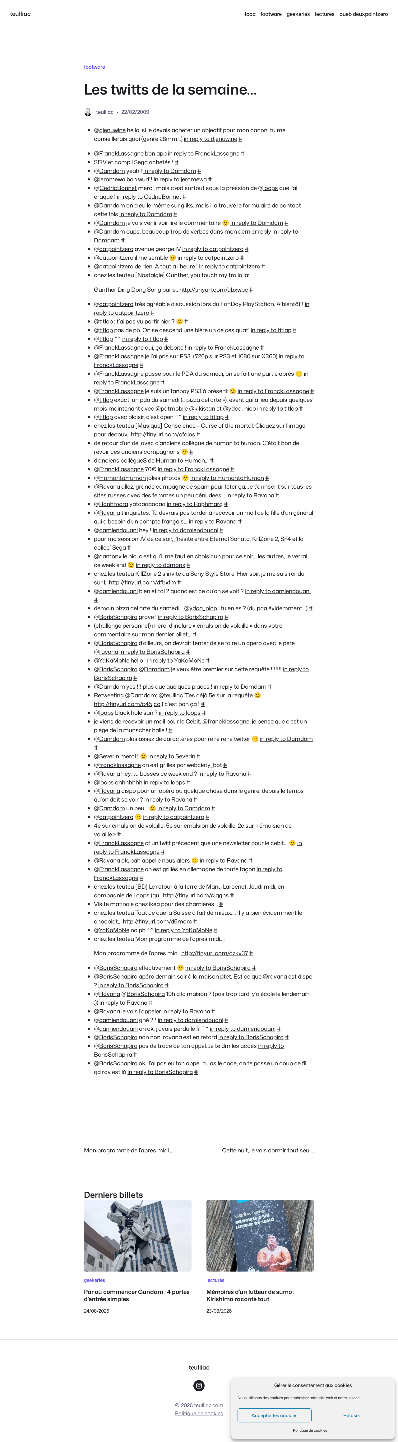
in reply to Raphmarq (195, 504)
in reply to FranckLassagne (203, 153)
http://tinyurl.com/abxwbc (213, 290)
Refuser (351, 1415)
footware (94, 66)
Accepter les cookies (275, 1415)
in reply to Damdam (169, 171)
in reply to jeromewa (180, 179)
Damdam (112, 171)
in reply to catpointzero (212, 249)
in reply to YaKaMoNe (176, 660)
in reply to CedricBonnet (149, 197)
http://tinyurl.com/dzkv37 (214, 953)
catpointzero (116, 249)
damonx (110, 556)
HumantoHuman (122, 478)
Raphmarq (113, 504)
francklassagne (120, 765)
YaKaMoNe (114, 660)
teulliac (20, 14)
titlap (106, 321)
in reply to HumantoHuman (227, 478)
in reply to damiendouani (185, 530)
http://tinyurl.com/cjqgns (196, 895)
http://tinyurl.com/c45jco (127, 704)
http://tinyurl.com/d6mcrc (157, 921)
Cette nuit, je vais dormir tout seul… (268, 1150)
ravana (108, 652)
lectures (215, 1280)
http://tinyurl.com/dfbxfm (142, 582)
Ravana (109, 486)
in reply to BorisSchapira (190, 617)
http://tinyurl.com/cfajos (163, 434)
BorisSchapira (118, 617)
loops (270, 188)
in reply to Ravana (250, 495)
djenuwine (112, 130)
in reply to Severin (171, 756)
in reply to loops (180, 713)
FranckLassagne (121, 153)
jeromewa (112, 179)
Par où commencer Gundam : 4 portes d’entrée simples (137, 1295)
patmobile (174, 408)
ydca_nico (242, 408)
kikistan (204, 408)
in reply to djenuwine (210, 139)
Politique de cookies (310, 1430)
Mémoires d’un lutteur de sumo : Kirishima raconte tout (250, 1295)
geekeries (94, 1280)
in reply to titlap (271, 330)
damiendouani (118, 530)
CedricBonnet (118, 188)
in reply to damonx (160, 565)
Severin (109, 756)
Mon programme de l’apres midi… (128, 1150)
